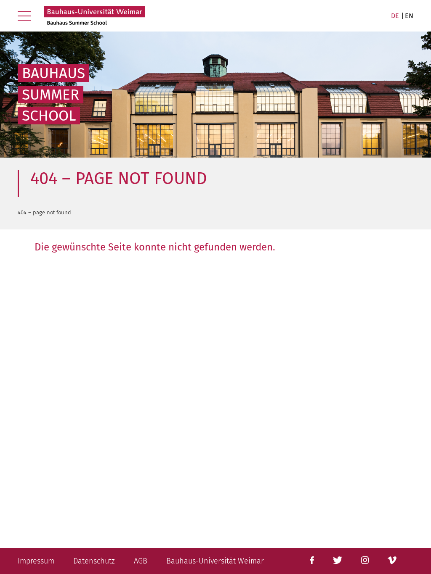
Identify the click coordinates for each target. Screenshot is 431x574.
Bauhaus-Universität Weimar (215, 561)
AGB (140, 561)
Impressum (36, 561)
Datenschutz (94, 561)
